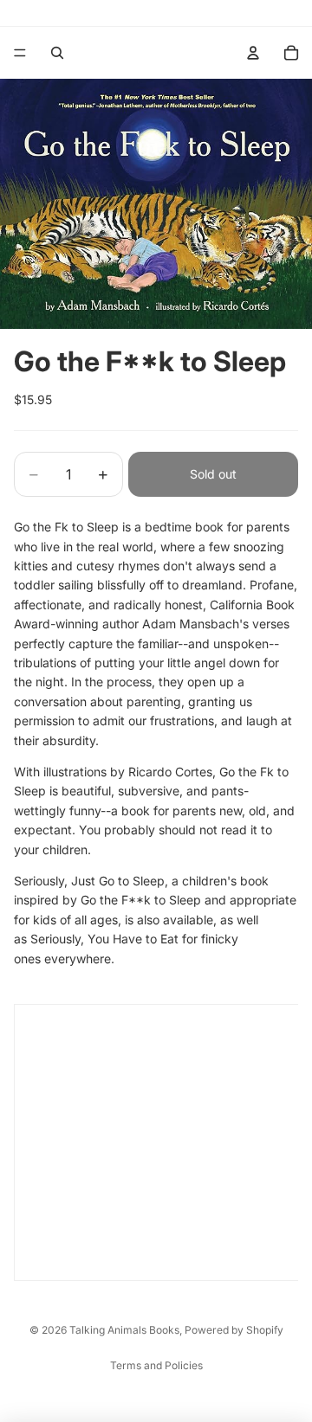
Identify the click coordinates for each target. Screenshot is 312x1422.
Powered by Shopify (234, 1329)
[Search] (57, 53)
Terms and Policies (156, 1365)
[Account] (253, 53)
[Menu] (20, 53)
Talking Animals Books (124, 1329)
